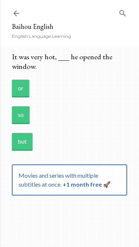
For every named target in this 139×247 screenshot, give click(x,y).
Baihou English (32, 26)
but (22, 141)
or (20, 87)
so (21, 114)
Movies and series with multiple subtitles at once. (64, 180)
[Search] (122, 11)
